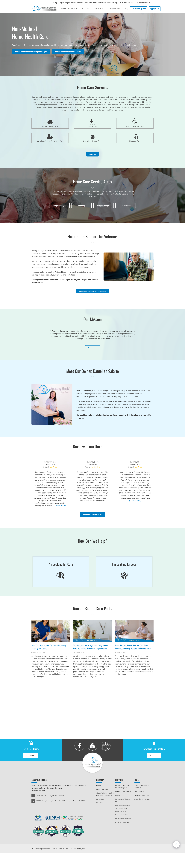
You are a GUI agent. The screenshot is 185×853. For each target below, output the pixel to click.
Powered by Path (80, 849)
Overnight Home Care (92, 141)
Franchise (99, 803)
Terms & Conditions (141, 795)
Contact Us (100, 799)
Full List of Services (122, 822)
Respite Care (119, 795)
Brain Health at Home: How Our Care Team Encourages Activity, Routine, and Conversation (133, 647)
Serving (102, 3)
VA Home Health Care (123, 819)
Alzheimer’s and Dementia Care (50, 141)
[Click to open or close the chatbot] (176, 844)
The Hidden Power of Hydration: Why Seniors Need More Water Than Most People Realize (90, 647)
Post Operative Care (135, 126)
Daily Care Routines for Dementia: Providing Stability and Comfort (48, 647)
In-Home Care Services (123, 791)
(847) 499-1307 (129, 3)
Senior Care (92, 126)
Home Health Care (50, 126)
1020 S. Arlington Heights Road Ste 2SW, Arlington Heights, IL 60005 (60, 801)
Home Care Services (103, 789)
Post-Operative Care (122, 805)
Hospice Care (128, 138)
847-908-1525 (147, 3)
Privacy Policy (139, 791)
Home (98, 785)
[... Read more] (60, 505)
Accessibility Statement (142, 799)
